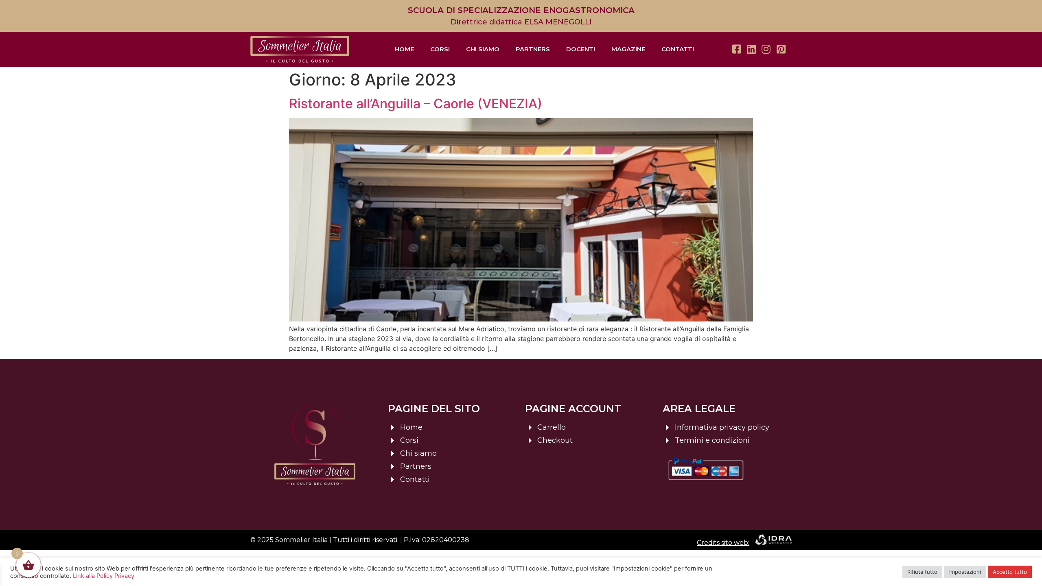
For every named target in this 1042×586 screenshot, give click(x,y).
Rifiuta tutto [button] (922, 572)
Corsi (440, 49)
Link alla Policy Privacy (103, 575)
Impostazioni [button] (965, 572)
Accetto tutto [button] (1010, 572)
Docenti (580, 49)
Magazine (628, 49)
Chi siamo (482, 49)
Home (404, 49)
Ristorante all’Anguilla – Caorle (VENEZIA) (415, 104)
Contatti (677, 49)
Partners (533, 49)
